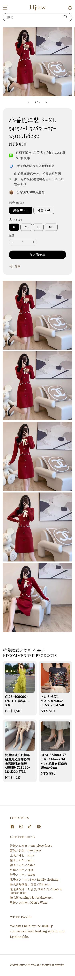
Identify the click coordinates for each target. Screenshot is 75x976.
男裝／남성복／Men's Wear (28, 902)
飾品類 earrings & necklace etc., (31, 897)
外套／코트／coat (21, 870)
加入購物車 (38, 255)
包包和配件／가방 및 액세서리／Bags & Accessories (36, 891)
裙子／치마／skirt (22, 860)
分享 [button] (17, 266)
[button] (5, 7)
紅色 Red (44, 210)
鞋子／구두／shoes (22, 874)
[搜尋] (65, 17)
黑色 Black (20, 210)
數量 (11, 235)
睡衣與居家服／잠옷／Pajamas (30, 884)
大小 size (15, 219)
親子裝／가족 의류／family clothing (34, 879)
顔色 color (16, 203)
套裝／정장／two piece (25, 850)
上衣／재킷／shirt (22, 855)
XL (51, 227)
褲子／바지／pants (22, 865)
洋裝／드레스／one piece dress (31, 845)
